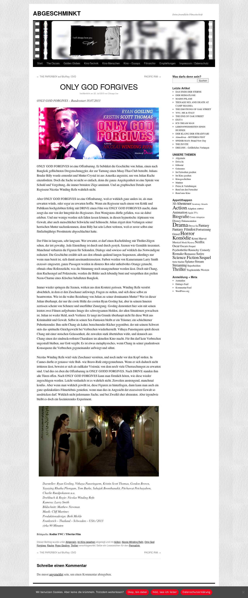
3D (174, 204)
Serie (174, 261)
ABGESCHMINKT (57, 13)
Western (205, 270)
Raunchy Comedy (199, 250)
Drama (180, 224)
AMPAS (200, 208)
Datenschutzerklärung (196, 592)
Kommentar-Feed (183, 287)
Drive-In (179, 161)
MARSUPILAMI (184, 98)
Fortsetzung (203, 229)
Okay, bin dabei (137, 592)
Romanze (190, 254)
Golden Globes (72, 63)
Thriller (74, 545)
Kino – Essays (132, 63)
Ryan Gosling (62, 545)
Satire (200, 253)
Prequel (192, 246)
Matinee (179, 182)
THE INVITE (182, 144)
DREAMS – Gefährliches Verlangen (192, 147)
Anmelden (180, 280)
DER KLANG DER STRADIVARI (192, 133)
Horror (187, 233)
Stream (199, 261)
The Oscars (53, 63)
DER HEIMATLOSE (185, 95)
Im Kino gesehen (86, 541)
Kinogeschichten (183, 179)
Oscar (175, 246)
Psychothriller (180, 250)
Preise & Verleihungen (186, 185)
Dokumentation (189, 221)
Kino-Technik (91, 63)
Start (40, 63)
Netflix (200, 242)
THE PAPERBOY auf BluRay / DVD (56, 76)
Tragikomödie (193, 270)
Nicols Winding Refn (132, 541)
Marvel (203, 238)
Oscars (184, 246)
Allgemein (71, 541)
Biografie (180, 216)
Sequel (205, 257)
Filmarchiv (150, 63)
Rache (50, 545)
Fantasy (204, 225)
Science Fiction (185, 257)
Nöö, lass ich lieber (165, 592)
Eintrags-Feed (182, 284)
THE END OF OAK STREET (190, 116)
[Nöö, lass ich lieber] (243, 592)
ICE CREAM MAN (185, 123)
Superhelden (194, 265)
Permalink (134, 545)
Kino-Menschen (111, 63)
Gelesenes (180, 168)
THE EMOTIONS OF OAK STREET (193, 109)
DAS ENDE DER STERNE (189, 91)
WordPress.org (182, 290)
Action (117, 541)
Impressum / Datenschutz (193, 63)
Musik (184, 242)
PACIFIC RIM (152, 76)
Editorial (179, 165)
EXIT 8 (179, 119)
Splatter (189, 261)
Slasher (181, 261)
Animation (179, 212)
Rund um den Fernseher (187, 189)
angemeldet (56, 574)
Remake (178, 253)
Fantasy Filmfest (183, 229)
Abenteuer (184, 203)
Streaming (179, 265)
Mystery (190, 242)
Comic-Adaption (197, 217)
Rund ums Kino (183, 192)
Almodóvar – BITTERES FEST (190, 137)
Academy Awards (200, 203)
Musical (176, 242)
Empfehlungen (167, 63)
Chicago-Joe (113, 93)
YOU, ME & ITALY (185, 112)
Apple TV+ (193, 212)
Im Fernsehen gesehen (186, 172)
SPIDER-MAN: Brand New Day (191, 140)
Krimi (195, 238)
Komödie (181, 237)
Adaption (192, 208)
